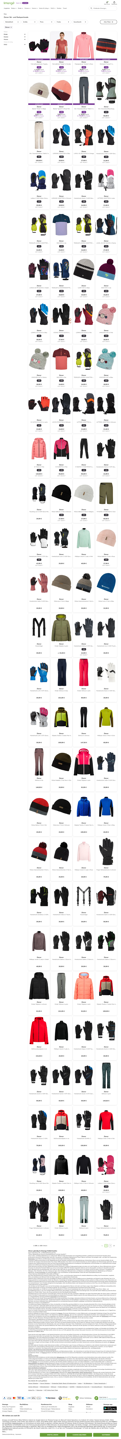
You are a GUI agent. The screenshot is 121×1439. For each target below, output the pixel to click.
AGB (21, 1407)
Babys (70, 1409)
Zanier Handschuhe (100, 1383)
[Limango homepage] (9, 3)
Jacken (80, 1383)
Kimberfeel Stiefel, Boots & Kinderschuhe (64, 1383)
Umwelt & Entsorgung (47, 1411)
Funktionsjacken (54, 1372)
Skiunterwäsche (108, 1387)
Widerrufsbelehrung (26, 1409)
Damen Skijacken (33, 1383)
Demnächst (89, 1409)
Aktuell (88, 1407)
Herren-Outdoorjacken (73, 1372)
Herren (6, 39)
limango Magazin (7, 1411)
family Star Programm (8, 1407)
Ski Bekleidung (88, 1383)
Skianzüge (39, 1390)
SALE (5, 44)
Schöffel (72, 1387)
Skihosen (112, 1342)
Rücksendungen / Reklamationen (50, 1409)
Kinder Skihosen (63, 1387)
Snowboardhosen (97, 1387)
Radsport (44, 1352)
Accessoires (42, 1272)
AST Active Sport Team (51, 1390)
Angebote (71, 1407)
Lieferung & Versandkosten (49, 1407)
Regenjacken (31, 1259)
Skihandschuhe (61, 1357)
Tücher (55, 1272)
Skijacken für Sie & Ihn (83, 1387)
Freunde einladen (7, 1409)
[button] (114, 3)
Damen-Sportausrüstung (86, 1372)
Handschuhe (31, 1337)
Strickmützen (105, 1316)
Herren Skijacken (45, 1383)
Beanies (60, 1313)
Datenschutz (23, 1411)
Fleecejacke (53, 1296)
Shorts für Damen (66, 1309)
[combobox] (102, 8)
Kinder (6, 34)
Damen (6, 37)
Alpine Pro (31, 1390)
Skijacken (66, 1315)
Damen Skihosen (33, 1387)
